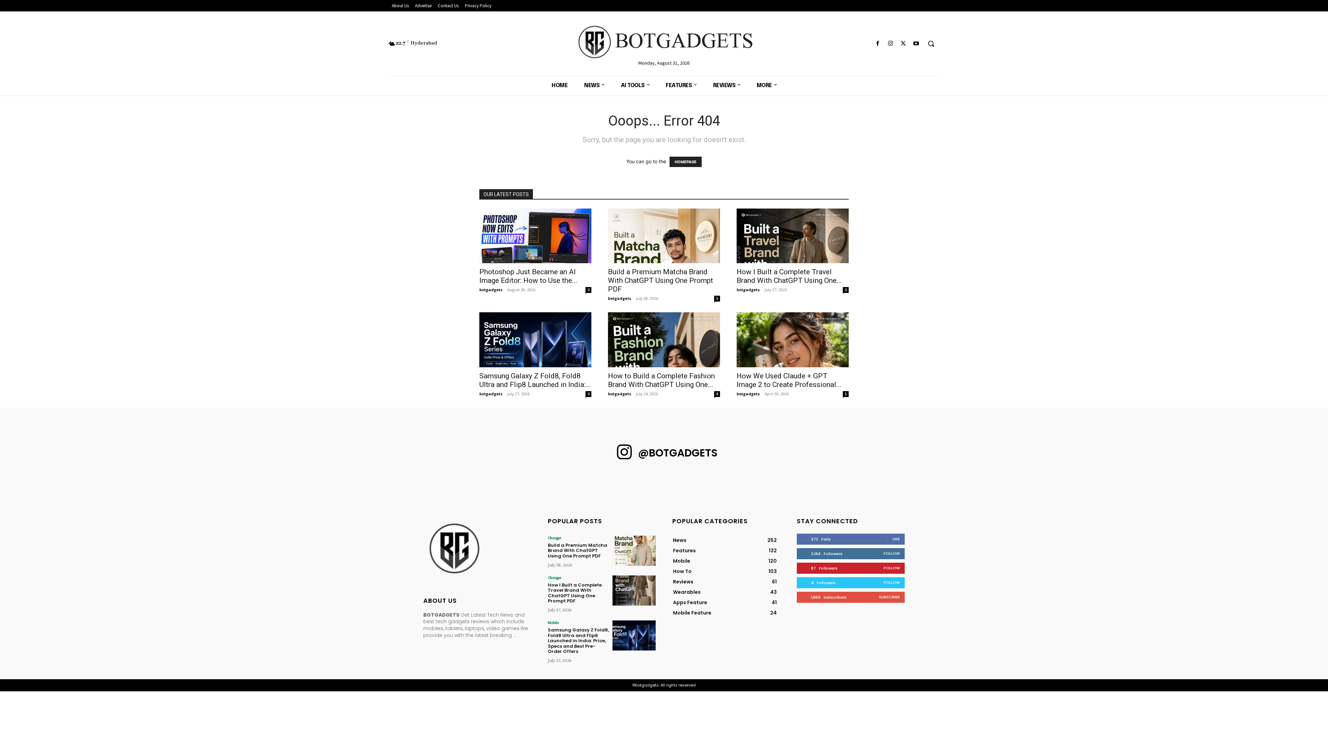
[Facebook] (877, 43)
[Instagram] (890, 43)
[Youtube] (916, 43)
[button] (931, 43)
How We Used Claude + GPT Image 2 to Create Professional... (789, 380)
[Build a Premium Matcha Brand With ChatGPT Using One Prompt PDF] (664, 236)
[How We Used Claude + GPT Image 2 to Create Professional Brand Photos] (793, 339)
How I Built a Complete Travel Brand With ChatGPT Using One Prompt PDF (575, 593)
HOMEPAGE (686, 161)
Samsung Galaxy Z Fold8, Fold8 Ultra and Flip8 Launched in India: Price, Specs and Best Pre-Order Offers (578, 641)
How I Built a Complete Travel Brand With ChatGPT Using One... (789, 276)
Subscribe (889, 597)
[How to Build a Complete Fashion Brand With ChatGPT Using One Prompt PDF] (664, 339)
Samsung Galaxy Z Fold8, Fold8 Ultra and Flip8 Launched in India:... (535, 380)
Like (896, 539)
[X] (903, 43)
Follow (892, 553)
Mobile (553, 622)
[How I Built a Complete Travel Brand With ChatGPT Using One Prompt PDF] (793, 236)
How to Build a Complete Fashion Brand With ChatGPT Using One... (661, 380)
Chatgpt (554, 538)
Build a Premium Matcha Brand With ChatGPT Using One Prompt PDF (660, 280)
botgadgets (490, 289)
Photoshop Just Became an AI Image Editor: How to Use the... (528, 276)
